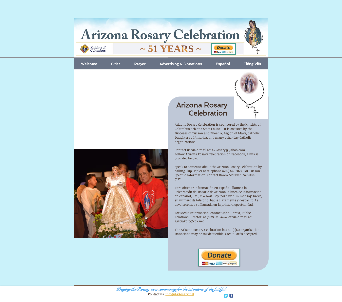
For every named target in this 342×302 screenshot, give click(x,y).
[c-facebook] (231, 296)
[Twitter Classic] (226, 296)
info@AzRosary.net (179, 294)
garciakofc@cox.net (189, 221)
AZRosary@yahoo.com (228, 150)
